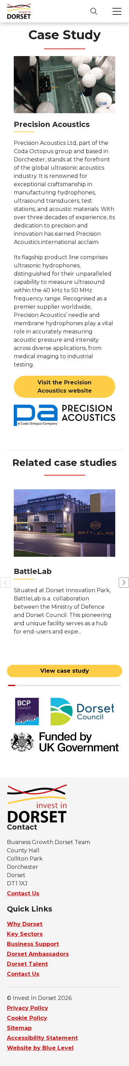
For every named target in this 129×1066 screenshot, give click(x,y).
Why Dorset (24, 924)
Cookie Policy (27, 1018)
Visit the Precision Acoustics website (64, 386)
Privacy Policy (27, 1008)
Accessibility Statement (42, 1038)
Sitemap (19, 1028)
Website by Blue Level (40, 1048)
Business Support (33, 944)
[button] (124, 582)
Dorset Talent (27, 964)
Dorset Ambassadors (38, 954)
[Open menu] (117, 11)
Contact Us (23, 893)
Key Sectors (25, 934)
